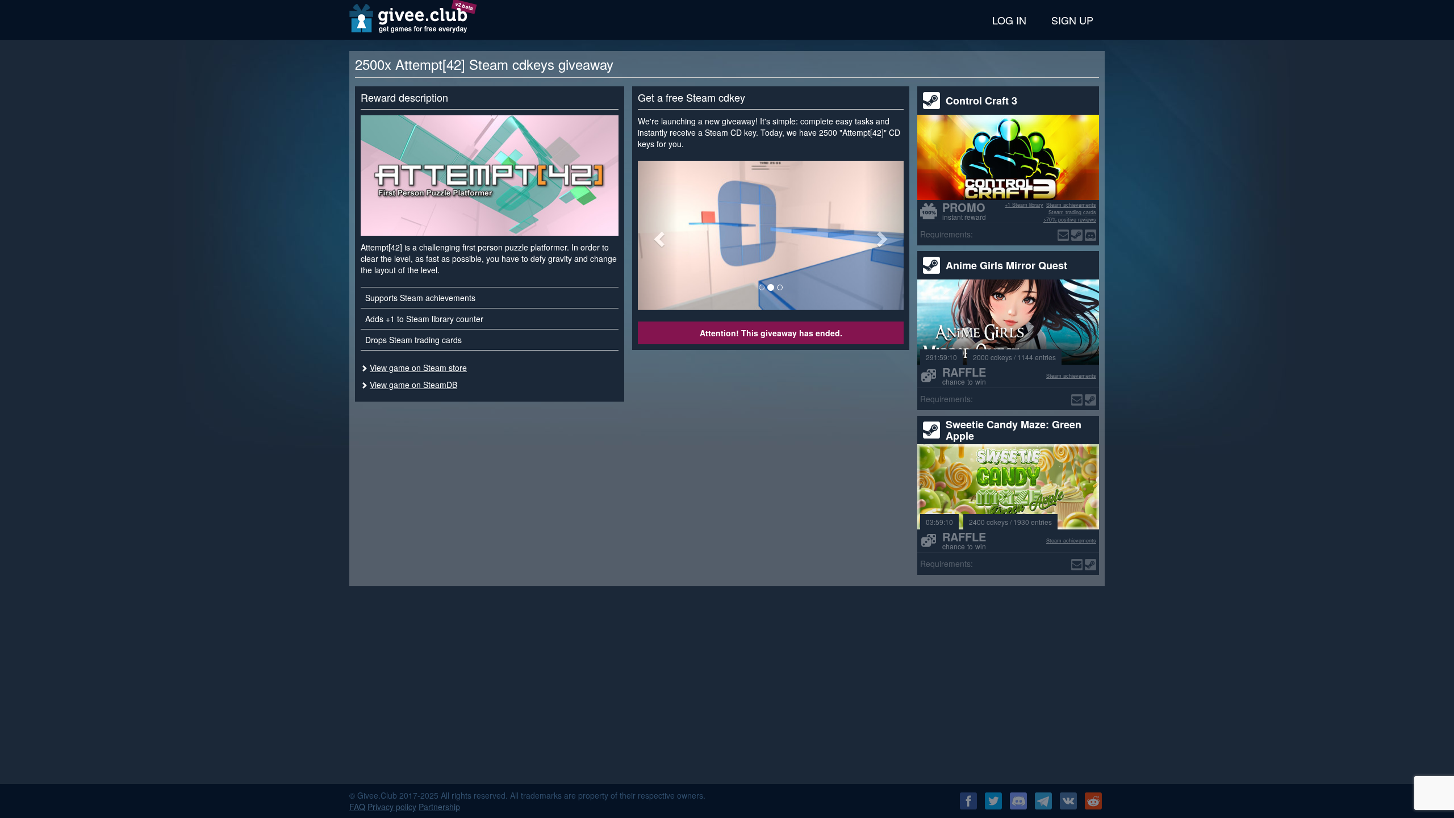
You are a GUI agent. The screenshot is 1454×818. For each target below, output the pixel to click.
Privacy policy (391, 806)
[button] (658, 235)
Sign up (1072, 19)
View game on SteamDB (413, 384)
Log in (1009, 19)
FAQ (357, 806)
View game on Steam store (418, 367)
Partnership (439, 806)
